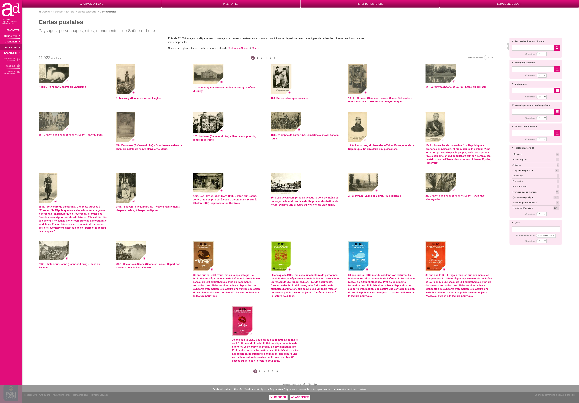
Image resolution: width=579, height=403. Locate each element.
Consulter (58, 11)
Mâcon (255, 48)
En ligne (70, 11)
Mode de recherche (525, 235)
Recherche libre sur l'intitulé (529, 41)
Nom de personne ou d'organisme (532, 105)
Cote (517, 222)
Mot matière (521, 84)
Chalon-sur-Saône (238, 48)
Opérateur (530, 54)
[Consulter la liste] (557, 69)
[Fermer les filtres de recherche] (508, 46)
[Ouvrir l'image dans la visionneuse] (54, 73)
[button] (535, 41)
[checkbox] (536, 154)
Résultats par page (475, 58)
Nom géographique (525, 62)
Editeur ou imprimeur (526, 126)
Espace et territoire (87, 11)
